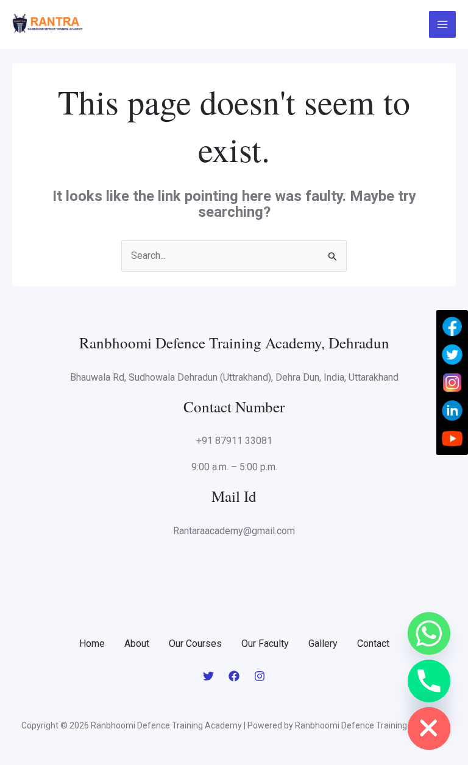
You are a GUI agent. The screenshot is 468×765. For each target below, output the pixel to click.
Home (92, 643)
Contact (373, 643)
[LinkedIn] (452, 410)
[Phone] (429, 681)
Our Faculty (265, 643)
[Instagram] (259, 676)
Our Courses (195, 643)
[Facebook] (234, 676)
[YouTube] (452, 438)
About (136, 643)
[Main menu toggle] (442, 24)
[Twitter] (208, 676)
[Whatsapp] (429, 633)
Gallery (323, 643)
